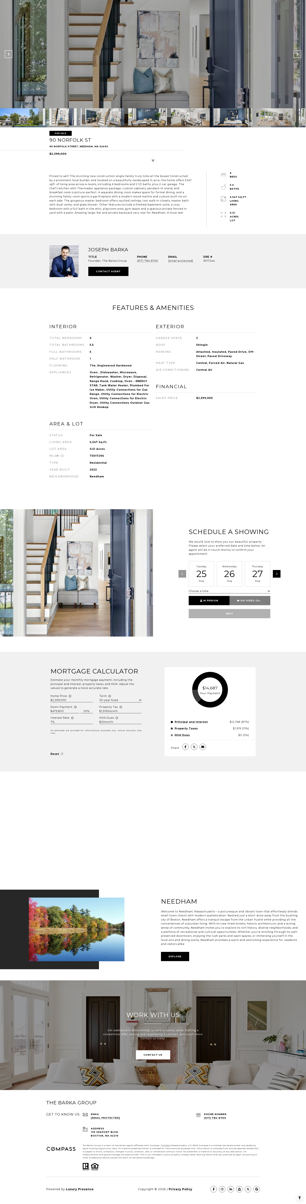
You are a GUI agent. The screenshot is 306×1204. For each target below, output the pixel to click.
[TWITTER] (248, 1189)
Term (103, 696)
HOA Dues (106, 717)
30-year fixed (108, 700)
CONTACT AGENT (108, 271)
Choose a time (199, 591)
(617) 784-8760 (147, 260)
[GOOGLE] (256, 1189)
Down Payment (62, 706)
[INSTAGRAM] (222, 1189)
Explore (175, 956)
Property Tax (108, 706)
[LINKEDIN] (231, 1189)
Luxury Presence (80, 1189)
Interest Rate (60, 717)
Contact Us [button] (153, 1054)
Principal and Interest (191, 722)
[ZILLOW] (239, 1189)
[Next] (276, 574)
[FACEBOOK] (213, 1189)
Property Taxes (186, 728)
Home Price (59, 696)
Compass (166, 1145)
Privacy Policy (180, 1189)
